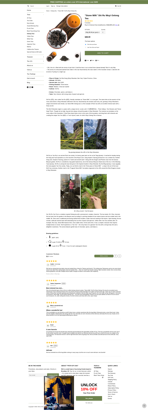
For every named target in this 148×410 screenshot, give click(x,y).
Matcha (29, 46)
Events (110, 398)
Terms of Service (113, 392)
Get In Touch (111, 394)
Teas (35, 14)
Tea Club (110, 375)
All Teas (29, 18)
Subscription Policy (113, 388)
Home (29, 10)
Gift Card (110, 377)
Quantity (103, 29)
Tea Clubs (30, 20)
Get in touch (31, 78)
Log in (47, 6)
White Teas (30, 39)
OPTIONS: (87, 29)
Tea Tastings (31, 74)
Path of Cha (40, 406)
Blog (28, 82)
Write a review (104, 256)
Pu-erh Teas (30, 28)
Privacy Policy (112, 390)
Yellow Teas (30, 36)
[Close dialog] (102, 377)
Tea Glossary (111, 373)
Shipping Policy (112, 379)
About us (30, 65)
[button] (89, 21)
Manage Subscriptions (62, 6)
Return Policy (112, 386)
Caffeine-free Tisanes (33, 49)
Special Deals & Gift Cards (34, 52)
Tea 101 (35, 61)
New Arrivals (30, 23)
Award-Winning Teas (32, 25)
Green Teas (30, 41)
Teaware (35, 57)
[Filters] (115, 256)
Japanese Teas (31, 44)
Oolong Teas (30, 33)
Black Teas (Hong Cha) (33, 31)
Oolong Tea (53, 11)
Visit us (29, 70)
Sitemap (110, 371)
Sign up (53, 6)
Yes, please (89, 398)
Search (110, 369)
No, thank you (89, 402)
